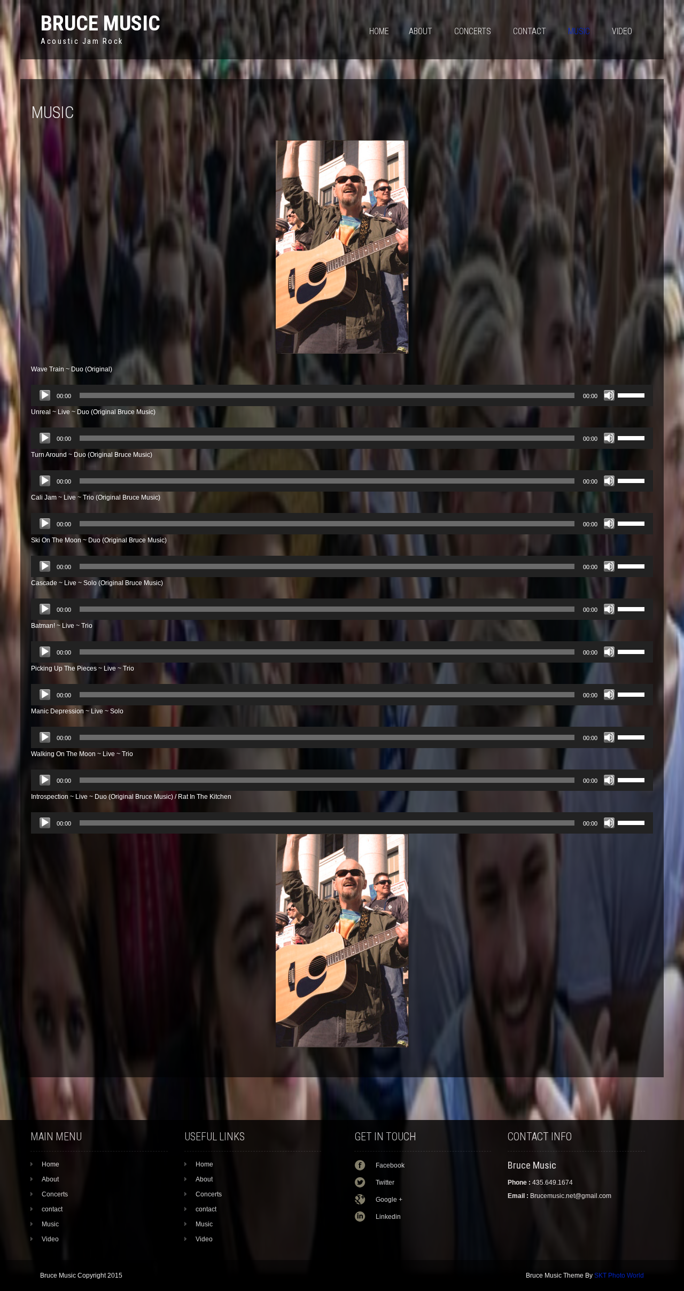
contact (529, 31)
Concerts (472, 31)
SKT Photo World (619, 1275)
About (420, 31)
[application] (341, 395)
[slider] (633, 394)
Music (579, 31)
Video (622, 31)
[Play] (45, 395)
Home (379, 31)
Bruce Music (100, 23)
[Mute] (609, 395)
